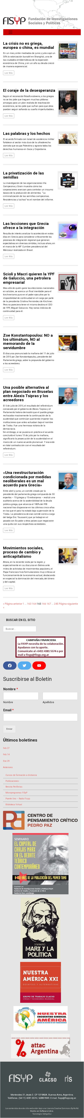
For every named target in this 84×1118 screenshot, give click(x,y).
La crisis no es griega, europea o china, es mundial (28, 45)
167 (49, 603)
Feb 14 (6, 754)
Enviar (9, 729)
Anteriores (8, 767)
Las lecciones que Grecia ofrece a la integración (26, 225)
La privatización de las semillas (23, 175)
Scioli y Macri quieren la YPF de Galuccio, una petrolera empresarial (29, 278)
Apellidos (48, 702)
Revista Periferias (14, 786)
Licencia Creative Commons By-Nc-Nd (62, 1108)
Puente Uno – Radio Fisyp (18, 798)
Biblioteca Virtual (14, 804)
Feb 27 (6, 748)
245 (56, 603)
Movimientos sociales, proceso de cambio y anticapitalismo (23, 552)
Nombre (10, 689)
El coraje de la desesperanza (29, 90)
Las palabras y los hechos (26, 133)
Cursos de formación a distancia (21, 775)
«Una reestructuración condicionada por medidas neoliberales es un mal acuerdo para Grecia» (27, 478)
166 (44, 603)
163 (29, 603)
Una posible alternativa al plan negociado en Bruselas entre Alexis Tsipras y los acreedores (28, 393)
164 (34, 603)
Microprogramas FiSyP (16, 792)
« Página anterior (12, 603)
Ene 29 (6, 761)
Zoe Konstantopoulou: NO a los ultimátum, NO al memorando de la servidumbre (28, 341)
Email (8, 710)
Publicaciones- (12, 781)
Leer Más (8, 73)
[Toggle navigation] (10, 32)
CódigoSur (47, 1114)
